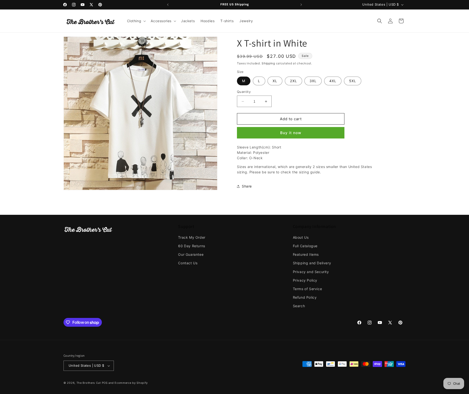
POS (105, 382)
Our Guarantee (190, 254)
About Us (301, 237)
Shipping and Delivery (312, 263)
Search (299, 306)
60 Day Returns (191, 246)
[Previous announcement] (167, 4)
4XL (332, 81)
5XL (352, 81)
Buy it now (290, 132)
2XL (293, 81)
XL (275, 81)
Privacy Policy (305, 280)
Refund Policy (305, 297)
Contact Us (187, 263)
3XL (313, 81)
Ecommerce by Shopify (131, 382)
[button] (136, 21)
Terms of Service (307, 289)
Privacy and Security (311, 272)
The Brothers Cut (88, 382)
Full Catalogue (305, 246)
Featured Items (306, 254)
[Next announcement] (301, 4)
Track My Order (191, 237)
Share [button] (247, 186)
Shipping (268, 63)
